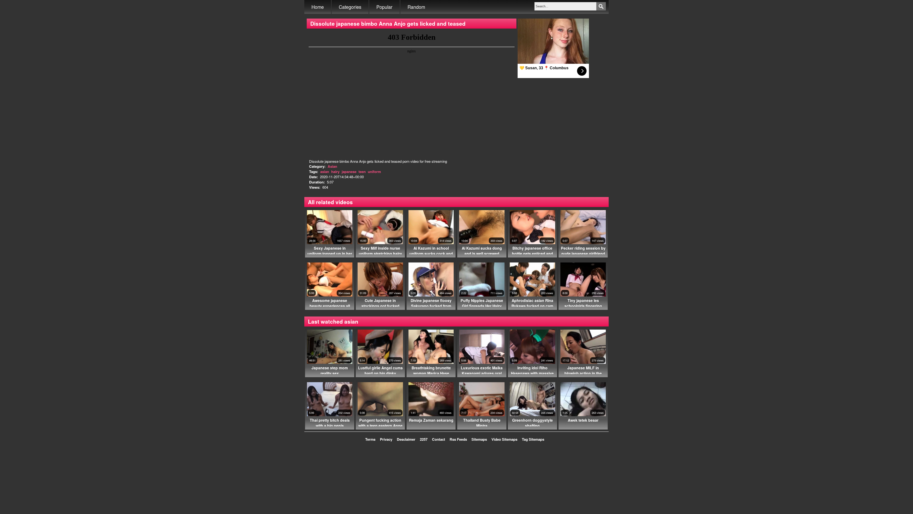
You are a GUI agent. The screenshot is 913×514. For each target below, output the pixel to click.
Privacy (386, 439)
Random (416, 7)
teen (362, 171)
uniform (374, 171)
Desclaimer (406, 439)
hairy (335, 171)
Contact (438, 439)
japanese (349, 171)
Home (317, 7)
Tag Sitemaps (533, 439)
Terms (370, 439)
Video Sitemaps (504, 439)
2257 (423, 439)
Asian (332, 166)
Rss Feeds (458, 439)
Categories (350, 7)
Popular (384, 7)
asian (324, 171)
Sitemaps (479, 439)
